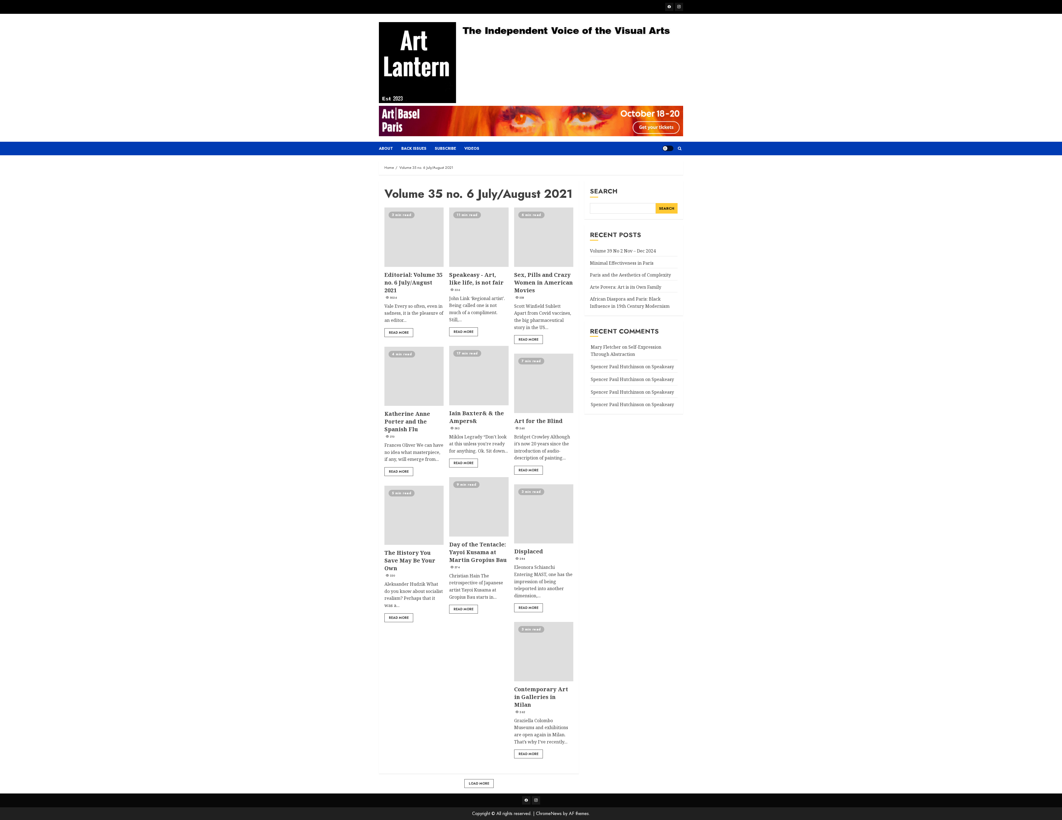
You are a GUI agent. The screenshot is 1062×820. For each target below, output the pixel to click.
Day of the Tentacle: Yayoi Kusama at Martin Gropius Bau (478, 506)
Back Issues (413, 148)
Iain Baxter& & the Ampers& (478, 375)
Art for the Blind (543, 383)
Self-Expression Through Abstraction (626, 350)
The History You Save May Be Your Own (414, 515)
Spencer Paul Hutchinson (617, 392)
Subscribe (445, 148)
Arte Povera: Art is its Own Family (625, 287)
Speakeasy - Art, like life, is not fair (478, 237)
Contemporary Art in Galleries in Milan (543, 651)
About (386, 148)
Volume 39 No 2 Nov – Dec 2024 (623, 251)
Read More (399, 332)
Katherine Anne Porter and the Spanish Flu (414, 376)
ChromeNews (549, 813)
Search (604, 191)
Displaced (543, 513)
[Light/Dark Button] (667, 148)
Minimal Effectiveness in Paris (622, 263)
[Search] (679, 148)
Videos (471, 148)
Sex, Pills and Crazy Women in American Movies (543, 237)
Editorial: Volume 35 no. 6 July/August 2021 (414, 237)
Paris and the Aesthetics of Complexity (630, 275)
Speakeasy (663, 367)
